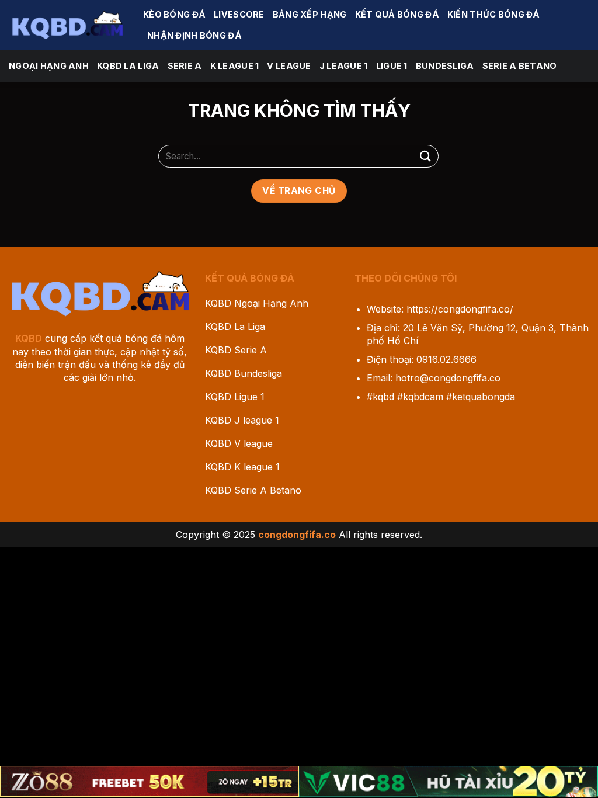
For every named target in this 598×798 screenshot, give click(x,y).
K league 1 (234, 66)
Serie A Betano (519, 66)
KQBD (28, 338)
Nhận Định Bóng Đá (194, 35)
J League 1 (343, 66)
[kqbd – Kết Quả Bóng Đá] (67, 24)
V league (289, 66)
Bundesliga (445, 66)
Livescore (239, 14)
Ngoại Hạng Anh (49, 66)
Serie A (185, 66)
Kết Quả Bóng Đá (397, 14)
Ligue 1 (392, 66)
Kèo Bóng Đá (174, 14)
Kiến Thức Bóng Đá (493, 14)
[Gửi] (425, 156)
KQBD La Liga (128, 66)
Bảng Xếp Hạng (310, 14)
